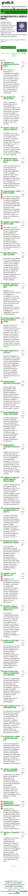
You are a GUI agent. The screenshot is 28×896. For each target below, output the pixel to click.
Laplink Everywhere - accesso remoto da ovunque (11, 192)
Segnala (14, 889)
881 (22, 102)
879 (22, 288)
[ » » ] (14, 56)
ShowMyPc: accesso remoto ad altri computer (11, 641)
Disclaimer (10, 888)
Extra (13, 10)
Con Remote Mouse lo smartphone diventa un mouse (11, 382)
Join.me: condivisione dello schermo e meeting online (10, 413)
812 (22, 546)
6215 (22, 323)
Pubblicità (15, 888)
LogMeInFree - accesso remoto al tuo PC (9, 574)
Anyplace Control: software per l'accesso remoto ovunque (11, 319)
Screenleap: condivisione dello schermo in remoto (10, 770)
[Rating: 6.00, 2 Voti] (23, 446)
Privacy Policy (21, 888)
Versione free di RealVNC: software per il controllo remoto (11, 160)
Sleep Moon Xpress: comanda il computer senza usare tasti (11, 738)
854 (22, 355)
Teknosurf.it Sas (19, 881)
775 (22, 163)
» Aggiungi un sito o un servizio (8, 47)
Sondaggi (3, 13)
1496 (22, 417)
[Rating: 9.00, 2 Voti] (23, 285)
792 (22, 741)
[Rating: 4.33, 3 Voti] (23, 223)
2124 (22, 806)
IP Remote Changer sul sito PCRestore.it (11, 351)
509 (22, 482)
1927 (22, 450)
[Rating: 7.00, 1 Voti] (23, 510)
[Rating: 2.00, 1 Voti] (23, 192)
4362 (22, 258)
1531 (22, 67)
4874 (22, 227)
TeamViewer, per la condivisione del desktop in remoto (11, 64)
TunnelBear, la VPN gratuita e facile (11, 833)
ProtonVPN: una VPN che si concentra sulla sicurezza (11, 542)
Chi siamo (6, 888)
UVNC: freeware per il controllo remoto (9, 98)
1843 (22, 513)
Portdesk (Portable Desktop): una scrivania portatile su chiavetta (11, 510)
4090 (22, 645)
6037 (22, 578)
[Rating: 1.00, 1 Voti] (23, 129)
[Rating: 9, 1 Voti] (23, 834)
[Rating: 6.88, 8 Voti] (23, 319)
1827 (22, 837)
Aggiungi (10, 889)
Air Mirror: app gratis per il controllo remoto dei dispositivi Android (11, 479)
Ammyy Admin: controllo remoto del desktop (10, 254)
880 (22, 774)
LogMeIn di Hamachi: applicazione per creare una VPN (11, 446)
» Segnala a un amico (21, 50)
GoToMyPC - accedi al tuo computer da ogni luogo (10, 128)
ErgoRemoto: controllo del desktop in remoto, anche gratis (11, 285)
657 (22, 386)
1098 (22, 710)
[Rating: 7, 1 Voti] (23, 64)
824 (22, 611)
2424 (22, 132)
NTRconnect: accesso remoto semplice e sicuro (11, 223)
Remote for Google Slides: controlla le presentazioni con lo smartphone (11, 673)
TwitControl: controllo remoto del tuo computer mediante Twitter (10, 608)
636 (22, 676)
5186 (22, 196)
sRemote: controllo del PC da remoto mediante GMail (11, 706)
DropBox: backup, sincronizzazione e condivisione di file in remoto (11, 803)
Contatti (18, 889)
